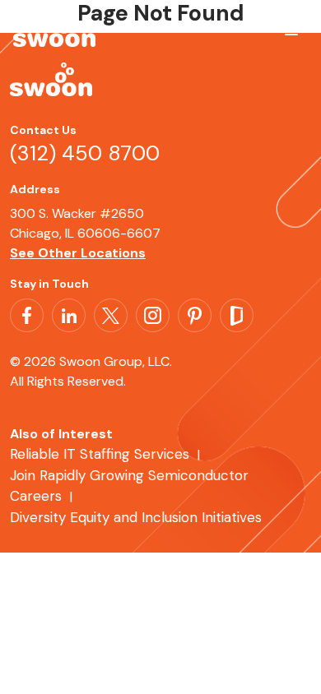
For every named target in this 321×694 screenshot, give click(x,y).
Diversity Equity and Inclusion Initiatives (136, 517)
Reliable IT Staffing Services (99, 454)
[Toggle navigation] (288, 35)
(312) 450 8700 (85, 153)
